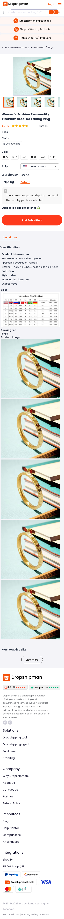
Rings (50, 47)
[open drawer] (59, 4)
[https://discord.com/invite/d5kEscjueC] (10, 722)
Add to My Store (32, 220)
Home (4, 47)
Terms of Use (11, 914)
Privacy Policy (29, 914)
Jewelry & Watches (18, 47)
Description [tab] (10, 237)
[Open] (55, 166)
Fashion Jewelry (38, 47)
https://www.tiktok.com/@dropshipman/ (5, 722)
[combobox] (35, 166)
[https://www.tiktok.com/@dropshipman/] (5, 722)
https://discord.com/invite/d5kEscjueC (10, 722)
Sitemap (45, 914)
